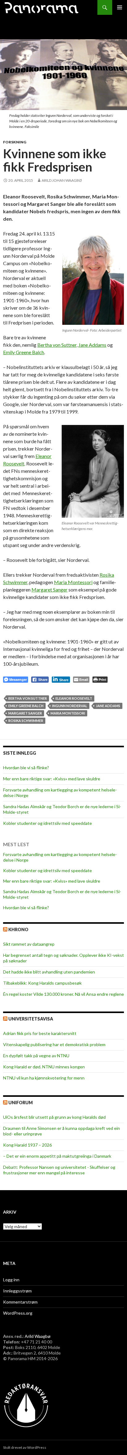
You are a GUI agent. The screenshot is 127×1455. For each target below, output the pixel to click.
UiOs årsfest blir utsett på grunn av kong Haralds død (54, 1117)
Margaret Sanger (49, 589)
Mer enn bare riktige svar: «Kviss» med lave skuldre (51, 778)
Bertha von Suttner (56, 345)
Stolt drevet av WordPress (24, 1447)
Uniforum (20, 1102)
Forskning (14, 142)
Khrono (18, 929)
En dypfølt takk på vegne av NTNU (36, 1055)
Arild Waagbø (38, 1336)
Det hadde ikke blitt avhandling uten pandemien (49, 971)
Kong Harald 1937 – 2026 (27, 1144)
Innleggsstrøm (17, 1290)
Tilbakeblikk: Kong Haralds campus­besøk (42, 983)
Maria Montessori (73, 582)
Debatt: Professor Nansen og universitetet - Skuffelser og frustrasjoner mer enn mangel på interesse (59, 1169)
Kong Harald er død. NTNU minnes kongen (44, 1066)
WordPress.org (17, 1313)
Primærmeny (119, 7)
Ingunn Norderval (69, 706)
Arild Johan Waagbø (62, 180)
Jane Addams (92, 345)
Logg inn (11, 1279)
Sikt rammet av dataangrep (29, 944)
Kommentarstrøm (20, 1301)
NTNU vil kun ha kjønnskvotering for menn (43, 1077)
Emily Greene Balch (23, 352)
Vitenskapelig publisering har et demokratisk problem (54, 1044)
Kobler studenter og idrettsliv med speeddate (47, 823)
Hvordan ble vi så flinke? (26, 767)
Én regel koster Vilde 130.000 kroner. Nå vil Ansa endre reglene (63, 994)
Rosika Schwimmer (25, 721)
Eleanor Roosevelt (73, 698)
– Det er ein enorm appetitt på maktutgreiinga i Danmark (57, 1156)
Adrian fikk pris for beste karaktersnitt (39, 1033)
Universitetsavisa (30, 1018)
